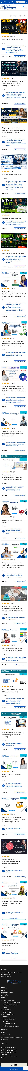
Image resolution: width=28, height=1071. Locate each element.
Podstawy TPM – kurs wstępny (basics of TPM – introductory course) (12, 903)
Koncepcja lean (19, 46)
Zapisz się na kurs (14, 918)
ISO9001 (18, 92)
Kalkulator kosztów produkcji (11, 218)
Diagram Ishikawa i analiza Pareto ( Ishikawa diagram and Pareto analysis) (13, 735)
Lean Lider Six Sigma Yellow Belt (12, 39)
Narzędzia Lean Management (16, 50)
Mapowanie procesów (17, 306)
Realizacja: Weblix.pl (14, 1069)
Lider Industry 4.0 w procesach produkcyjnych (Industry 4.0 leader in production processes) (13, 819)
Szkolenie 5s (15, 660)
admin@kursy (11, 46)
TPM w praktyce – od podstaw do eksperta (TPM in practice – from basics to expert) (13, 434)
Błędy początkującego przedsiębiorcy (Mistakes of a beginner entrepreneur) (11, 861)
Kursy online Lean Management (15, 94)
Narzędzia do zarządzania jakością (13, 95)
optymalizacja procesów (11, 52)
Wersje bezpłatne (10, 913)
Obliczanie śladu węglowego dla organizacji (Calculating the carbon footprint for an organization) (13, 344)
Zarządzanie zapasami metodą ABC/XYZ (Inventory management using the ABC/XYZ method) (13, 565)
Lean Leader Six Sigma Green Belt (13, 253)
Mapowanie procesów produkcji (13, 309)
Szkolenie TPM (15, 445)
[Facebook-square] (6, 1043)
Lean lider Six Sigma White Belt (12, 174)
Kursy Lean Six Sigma (17, 257)
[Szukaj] (26, 2)
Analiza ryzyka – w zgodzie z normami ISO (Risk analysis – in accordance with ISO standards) (12, 608)
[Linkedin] (3, 1043)
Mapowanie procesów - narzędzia (13, 307)
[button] (25, 7)
